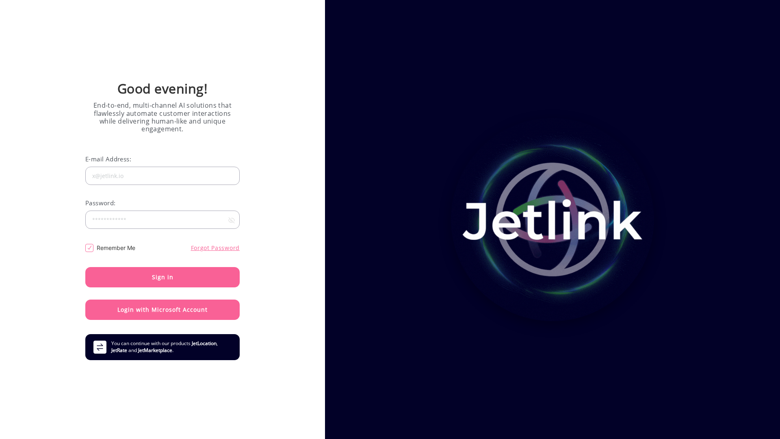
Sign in (162, 277)
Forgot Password (215, 248)
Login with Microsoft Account (162, 309)
